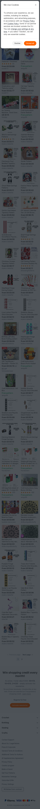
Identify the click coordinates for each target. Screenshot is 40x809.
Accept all (30, 43)
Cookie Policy (13, 23)
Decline (17, 43)
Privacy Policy (29, 21)
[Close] (36, 5)
